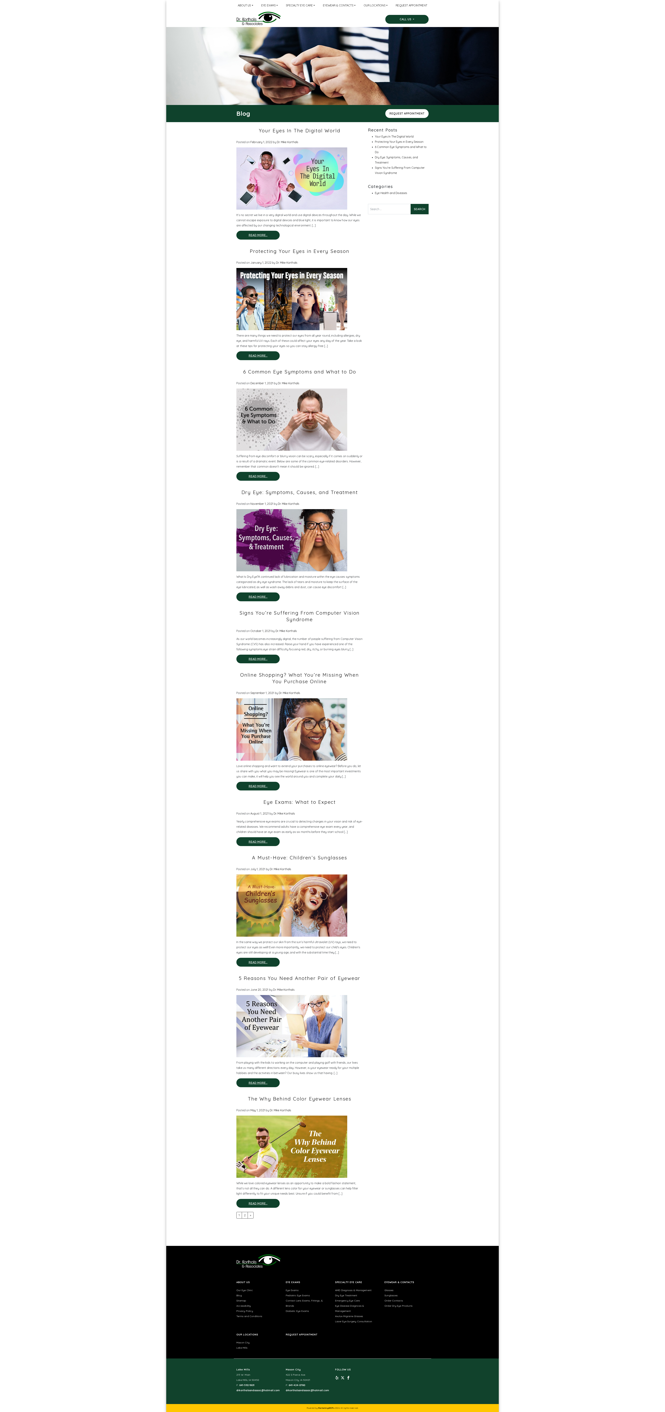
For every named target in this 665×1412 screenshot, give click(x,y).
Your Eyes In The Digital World (299, 130)
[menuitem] (245, 5)
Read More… (258, 235)
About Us (244, 5)
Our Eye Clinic (244, 1290)
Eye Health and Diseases (391, 193)
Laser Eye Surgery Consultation (353, 1321)
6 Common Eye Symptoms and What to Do (299, 372)
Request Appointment (411, 5)
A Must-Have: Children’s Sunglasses (299, 858)
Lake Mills (241, 1347)
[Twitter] (342, 1377)
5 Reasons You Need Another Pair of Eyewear (300, 978)
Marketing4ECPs (326, 1408)
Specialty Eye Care (299, 5)
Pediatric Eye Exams (298, 1295)
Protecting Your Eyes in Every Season (299, 251)
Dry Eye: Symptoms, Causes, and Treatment (299, 492)
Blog (239, 1295)
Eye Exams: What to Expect (299, 802)
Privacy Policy (244, 1311)
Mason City (243, 1342)
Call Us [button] (406, 19)
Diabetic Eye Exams (297, 1311)
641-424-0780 (297, 1385)
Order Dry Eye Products (398, 1305)
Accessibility (243, 1305)
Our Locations (374, 5)
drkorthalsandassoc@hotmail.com (258, 1390)
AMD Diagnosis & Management (353, 1290)
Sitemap (241, 1300)
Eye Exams (268, 5)
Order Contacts (393, 1300)
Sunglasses (391, 1295)
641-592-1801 (246, 1385)
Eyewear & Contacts (338, 5)
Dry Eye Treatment (346, 1295)
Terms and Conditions (249, 1316)
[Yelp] (337, 1377)
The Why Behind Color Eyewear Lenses (299, 1099)
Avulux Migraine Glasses (349, 1316)
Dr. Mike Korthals (287, 142)
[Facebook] (348, 1377)
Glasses (388, 1290)
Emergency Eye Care (347, 1300)
